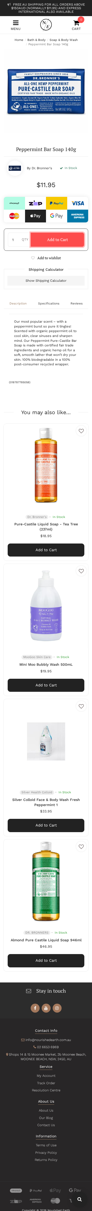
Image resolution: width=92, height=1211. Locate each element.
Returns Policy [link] (46, 1160)
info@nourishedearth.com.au (48, 1040)
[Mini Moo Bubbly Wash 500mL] (46, 606)
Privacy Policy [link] (46, 1153)
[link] (35, 1008)
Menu (15, 29)
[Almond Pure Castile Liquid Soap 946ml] (46, 882)
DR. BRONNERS (37, 932)
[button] (46, 258)
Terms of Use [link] (46, 1145)
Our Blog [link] (46, 1118)
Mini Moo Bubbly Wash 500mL (46, 664)
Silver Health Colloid (36, 792)
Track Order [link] (46, 1083)
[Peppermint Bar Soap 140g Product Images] (46, 91)
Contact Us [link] (46, 1125)
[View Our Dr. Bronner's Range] (14, 168)
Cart (76, 25)
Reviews (77, 303)
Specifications (48, 303)
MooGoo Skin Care (37, 657)
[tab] (18, 304)
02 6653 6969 (48, 1047)
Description (18, 303)
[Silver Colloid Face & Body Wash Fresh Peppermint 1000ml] (46, 741)
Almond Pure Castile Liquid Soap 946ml (46, 940)
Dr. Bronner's (42, 168)
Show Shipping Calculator (46, 280)
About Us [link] (46, 1110)
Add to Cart (57, 239)
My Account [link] (46, 1076)
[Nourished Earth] (46, 24)
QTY (25, 239)
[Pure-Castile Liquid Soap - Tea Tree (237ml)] (46, 466)
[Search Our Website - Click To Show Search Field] (80, 1200)
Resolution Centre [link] (46, 1090)
